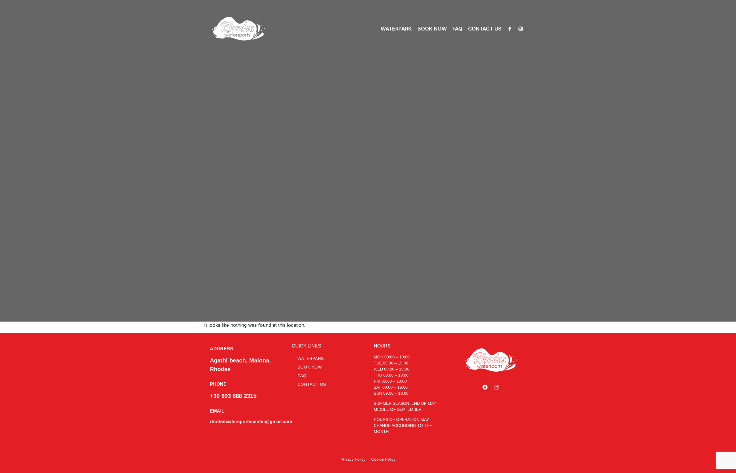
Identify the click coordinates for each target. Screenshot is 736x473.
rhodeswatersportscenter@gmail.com (251, 421)
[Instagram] (520, 29)
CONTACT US (484, 29)
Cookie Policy (383, 459)
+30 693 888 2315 (233, 396)
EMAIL (217, 411)
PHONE (218, 384)
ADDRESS (221, 348)
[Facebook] (509, 29)
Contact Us (312, 384)
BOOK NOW (432, 29)
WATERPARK (396, 29)
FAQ (457, 29)
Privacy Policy (352, 459)
